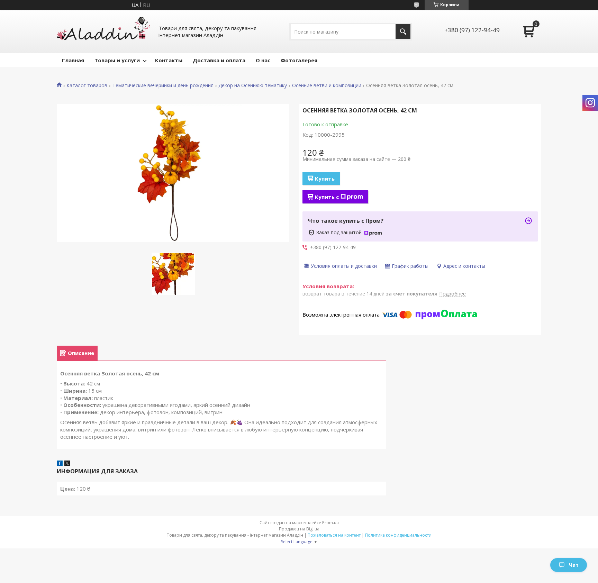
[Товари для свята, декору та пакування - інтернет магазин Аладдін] (103, 31)
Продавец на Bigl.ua (299, 529)
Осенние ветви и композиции (326, 85)
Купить (325, 178)
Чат (574, 565)
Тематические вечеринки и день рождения (163, 85)
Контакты (168, 60)
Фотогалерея (299, 60)
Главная (73, 60)
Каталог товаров (86, 85)
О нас (263, 60)
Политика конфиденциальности (398, 535)
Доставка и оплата (219, 60)
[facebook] (60, 464)
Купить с (327, 196)
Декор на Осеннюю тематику (252, 85)
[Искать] (403, 31)
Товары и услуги (117, 60)
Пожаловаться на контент (334, 535)
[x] (67, 464)
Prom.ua (330, 523)
